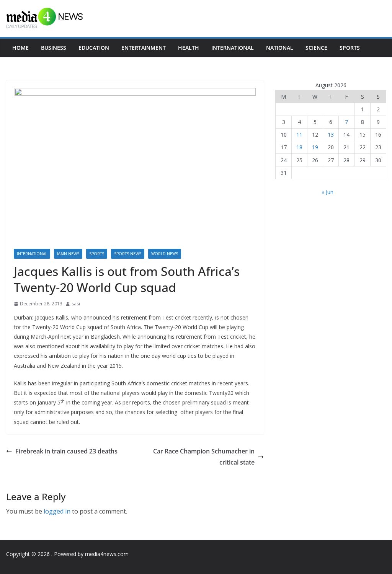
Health (188, 47)
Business (53, 47)
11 (299, 134)
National (279, 47)
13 (331, 134)
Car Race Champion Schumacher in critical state (204, 456)
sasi (76, 303)
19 (315, 147)
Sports (350, 47)
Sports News (127, 253)
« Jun (327, 192)
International (232, 47)
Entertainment (143, 47)
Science (316, 47)
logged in (57, 511)
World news (164, 253)
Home (20, 47)
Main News (68, 253)
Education (93, 47)
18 (299, 147)
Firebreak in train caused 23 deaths (66, 451)
